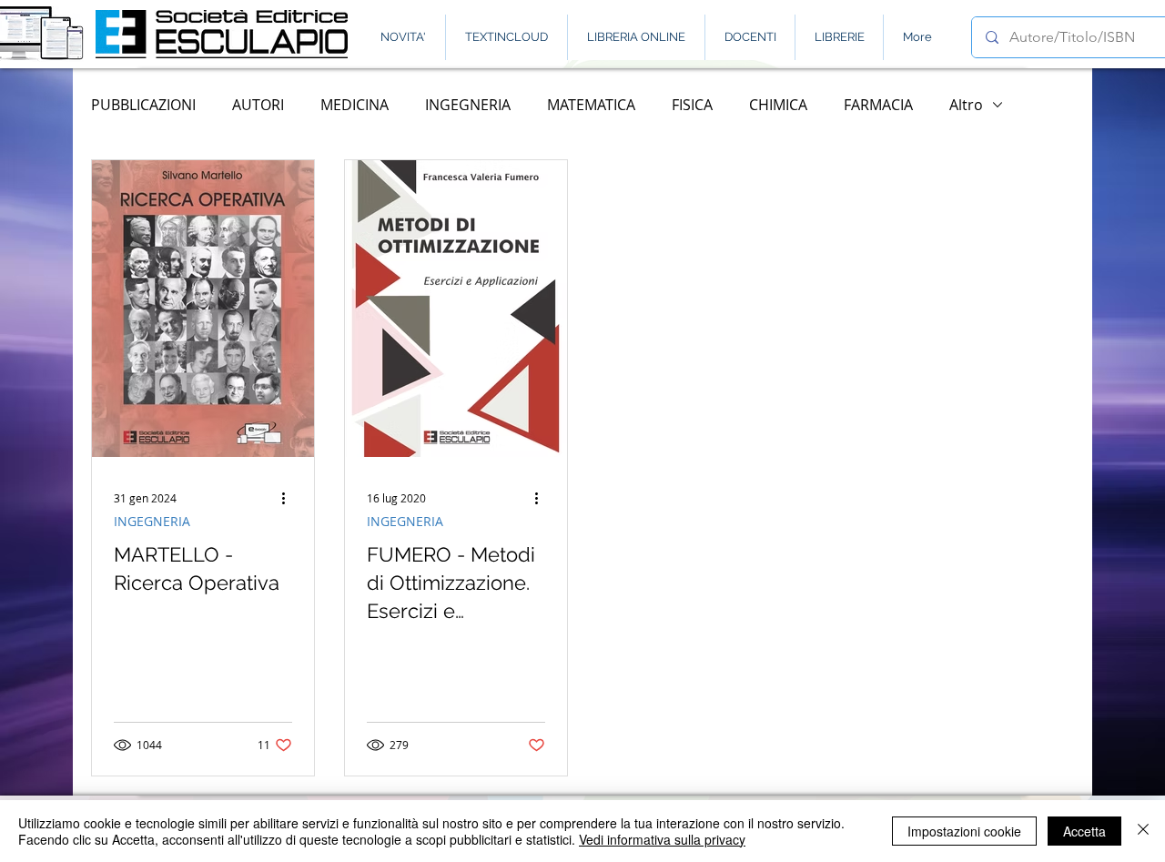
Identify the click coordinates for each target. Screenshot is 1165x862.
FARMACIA (878, 105)
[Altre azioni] (289, 498)
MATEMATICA (591, 105)
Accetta (1084, 831)
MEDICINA (354, 105)
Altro (966, 105)
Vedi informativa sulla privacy (662, 839)
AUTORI (258, 105)
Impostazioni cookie (964, 831)
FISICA (692, 105)
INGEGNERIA (468, 105)
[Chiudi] (1143, 831)
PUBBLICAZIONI (143, 105)
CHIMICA (778, 105)
